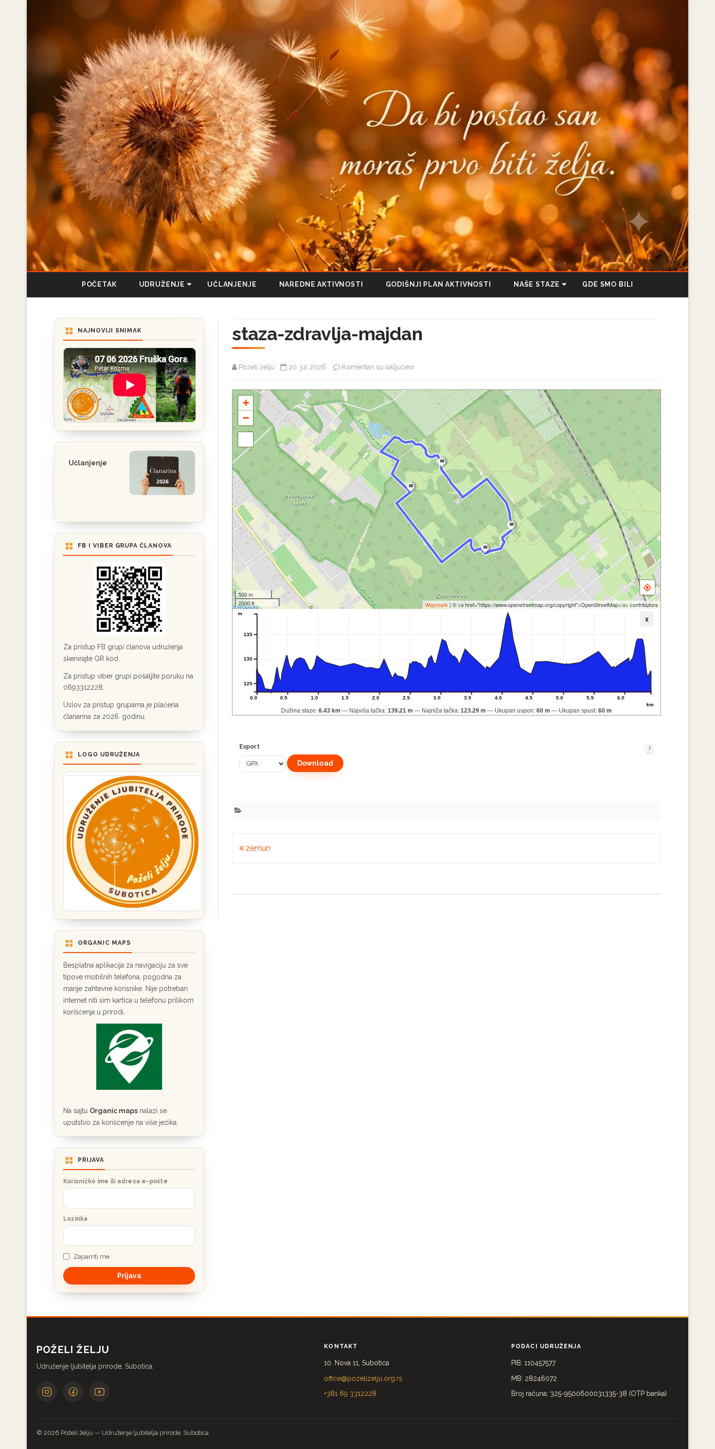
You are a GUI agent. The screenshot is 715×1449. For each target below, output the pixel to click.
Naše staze (537, 284)
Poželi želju (256, 367)
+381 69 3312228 (350, 1393)
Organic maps (113, 1111)
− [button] (246, 418)
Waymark (436, 604)
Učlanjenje (231, 284)
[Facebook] (73, 1391)
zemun (257, 848)
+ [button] (246, 403)
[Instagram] (46, 1391)
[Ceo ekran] (245, 439)
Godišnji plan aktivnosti (438, 284)
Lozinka (75, 1218)
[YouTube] (99, 1391)
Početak (99, 284)
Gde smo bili (607, 284)
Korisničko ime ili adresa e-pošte (115, 1181)
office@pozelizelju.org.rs (363, 1378)
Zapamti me (91, 1256)
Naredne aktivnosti (321, 284)
